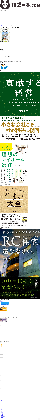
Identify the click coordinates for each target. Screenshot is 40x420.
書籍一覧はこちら (1, 301)
